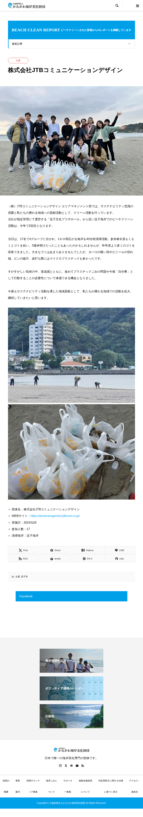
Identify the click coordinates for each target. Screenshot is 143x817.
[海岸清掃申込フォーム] (71, 671)
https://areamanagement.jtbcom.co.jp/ (55, 515)
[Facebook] (71, 765)
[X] (66, 765)
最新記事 (17, 43)
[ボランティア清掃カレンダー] (71, 698)
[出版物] (71, 726)
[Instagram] (60, 765)
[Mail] (77, 765)
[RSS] (82, 765)
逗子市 (24, 576)
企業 (18, 60)
